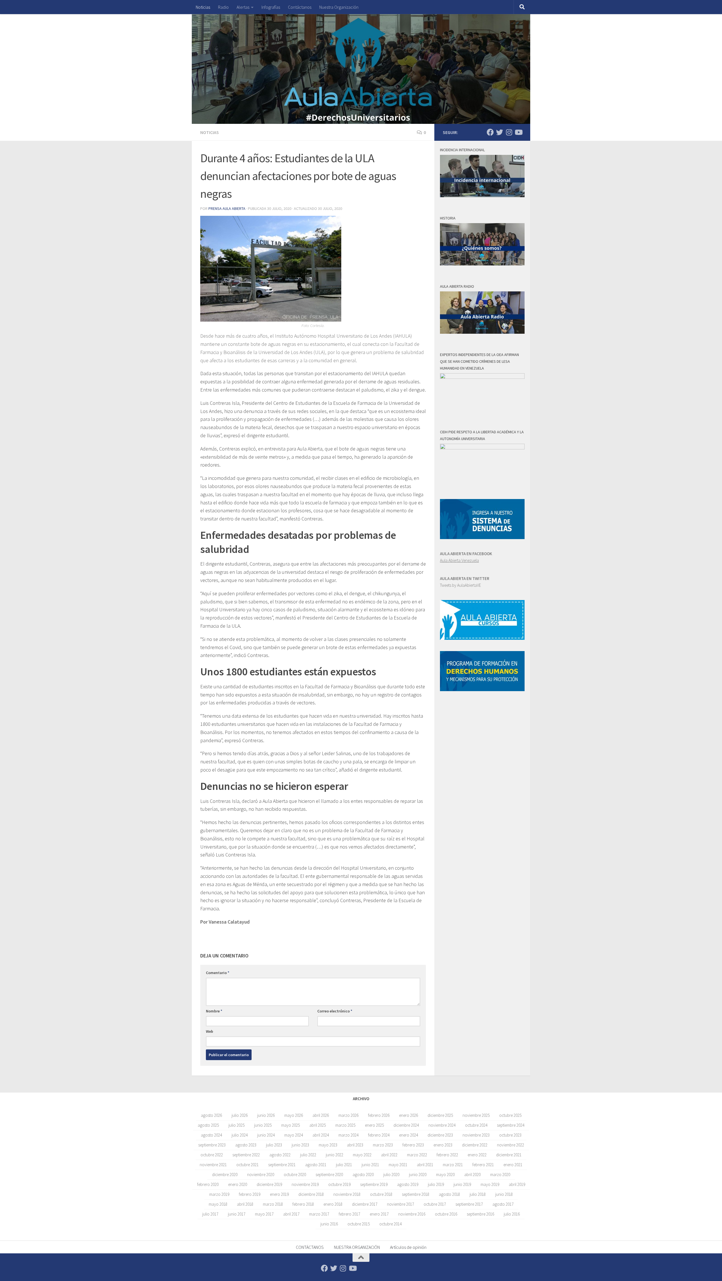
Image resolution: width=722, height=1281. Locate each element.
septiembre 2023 (212, 1145)
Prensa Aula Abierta (226, 208)
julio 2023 (274, 1145)
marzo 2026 (348, 1115)
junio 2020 (417, 1174)
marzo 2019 (219, 1194)
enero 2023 (442, 1145)
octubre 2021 (247, 1164)
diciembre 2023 (440, 1135)
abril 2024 (320, 1135)
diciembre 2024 (406, 1125)
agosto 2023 (245, 1145)
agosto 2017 (503, 1204)
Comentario (217, 972)
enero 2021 (512, 1164)
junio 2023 (300, 1145)
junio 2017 (236, 1214)
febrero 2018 (303, 1204)
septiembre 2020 (329, 1174)
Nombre (214, 1011)
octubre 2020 (295, 1174)
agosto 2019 (407, 1184)
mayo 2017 (264, 1214)
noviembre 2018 (346, 1194)
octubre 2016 (446, 1214)
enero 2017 (379, 1214)
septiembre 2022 (246, 1154)
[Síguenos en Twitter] (499, 132)
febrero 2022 (447, 1154)
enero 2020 (237, 1184)
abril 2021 (425, 1164)
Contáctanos (299, 7)
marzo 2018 (273, 1204)
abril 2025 (317, 1125)
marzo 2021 (453, 1164)
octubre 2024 (476, 1125)
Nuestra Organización (338, 7)
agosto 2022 (279, 1154)
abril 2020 (472, 1174)
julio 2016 (512, 1214)
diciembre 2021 (508, 1154)
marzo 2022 (417, 1154)
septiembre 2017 (469, 1204)
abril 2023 (355, 1145)
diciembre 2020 (224, 1174)
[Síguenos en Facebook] (490, 132)
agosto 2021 (315, 1164)
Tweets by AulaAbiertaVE (460, 585)
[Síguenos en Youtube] (518, 132)
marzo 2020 (500, 1174)
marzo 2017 (319, 1214)
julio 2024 (240, 1135)
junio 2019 (462, 1184)
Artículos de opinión (408, 1247)
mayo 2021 (398, 1164)
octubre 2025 (510, 1115)
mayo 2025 (290, 1125)
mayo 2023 (328, 1145)
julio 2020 (391, 1174)
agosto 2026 (211, 1115)
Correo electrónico (334, 1011)
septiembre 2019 (374, 1184)
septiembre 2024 (510, 1125)
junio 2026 (266, 1115)
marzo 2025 (345, 1125)
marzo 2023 (383, 1145)
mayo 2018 (218, 1204)
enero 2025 (374, 1125)
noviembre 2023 (476, 1135)
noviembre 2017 (400, 1204)
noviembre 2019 (305, 1184)
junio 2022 (334, 1154)
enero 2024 (408, 1135)
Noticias (203, 7)
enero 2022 (477, 1154)
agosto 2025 (208, 1125)
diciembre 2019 (269, 1184)
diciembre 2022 (474, 1145)
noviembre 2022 (510, 1145)
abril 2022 (389, 1154)
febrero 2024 (378, 1135)
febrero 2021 (483, 1164)
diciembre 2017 (364, 1204)
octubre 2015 (358, 1224)
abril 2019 (517, 1184)
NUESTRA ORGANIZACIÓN (357, 1247)
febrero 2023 (413, 1145)
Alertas (243, 7)
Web (209, 1031)
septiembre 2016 (480, 1214)
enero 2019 (279, 1194)
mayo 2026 (293, 1115)
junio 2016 (329, 1224)
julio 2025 (236, 1125)
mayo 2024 (293, 1135)
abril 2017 (291, 1214)
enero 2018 (332, 1204)
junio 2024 (266, 1135)
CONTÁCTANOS (310, 1247)
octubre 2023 (510, 1135)
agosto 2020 (363, 1174)
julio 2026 (240, 1115)
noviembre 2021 (213, 1164)
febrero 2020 (208, 1184)
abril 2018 (245, 1204)
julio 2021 (344, 1164)
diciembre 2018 (311, 1194)
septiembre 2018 (415, 1194)
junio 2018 (504, 1194)
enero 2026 (408, 1115)
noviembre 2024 (441, 1125)
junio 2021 (370, 1164)
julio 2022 (308, 1154)
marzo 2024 (348, 1135)
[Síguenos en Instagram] (508, 132)
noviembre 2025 (476, 1115)
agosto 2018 (449, 1194)
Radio (223, 7)
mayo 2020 (445, 1174)
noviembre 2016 (411, 1214)
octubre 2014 (390, 1224)
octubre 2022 (212, 1154)
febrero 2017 (349, 1214)
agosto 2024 (211, 1135)
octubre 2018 (381, 1194)
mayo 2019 (490, 1184)
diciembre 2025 (440, 1115)
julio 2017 (210, 1214)
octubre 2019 (339, 1184)
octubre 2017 (435, 1204)
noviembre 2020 (260, 1174)
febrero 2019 (249, 1194)
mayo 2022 (362, 1154)
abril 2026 (320, 1115)
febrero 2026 (378, 1115)
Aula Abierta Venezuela (459, 560)
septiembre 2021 (282, 1164)
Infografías (270, 7)
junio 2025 (263, 1125)
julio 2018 (478, 1194)
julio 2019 (436, 1184)
